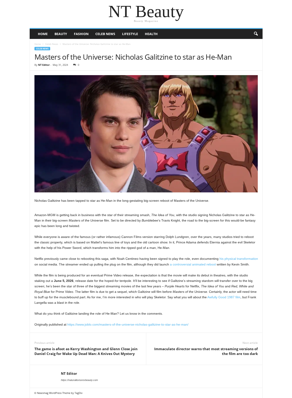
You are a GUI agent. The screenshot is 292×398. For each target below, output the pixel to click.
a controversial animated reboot (193, 264)
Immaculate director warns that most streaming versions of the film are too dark (206, 351)
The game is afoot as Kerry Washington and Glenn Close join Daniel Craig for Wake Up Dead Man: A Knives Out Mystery (86, 351)
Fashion (81, 34)
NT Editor (44, 64)
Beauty (61, 34)
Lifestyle (130, 34)
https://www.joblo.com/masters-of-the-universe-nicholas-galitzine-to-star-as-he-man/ (127, 324)
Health (151, 34)
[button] (256, 34)
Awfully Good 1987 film (223, 297)
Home (43, 34)
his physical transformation (238, 258)
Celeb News (105, 34)
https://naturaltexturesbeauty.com (79, 380)
